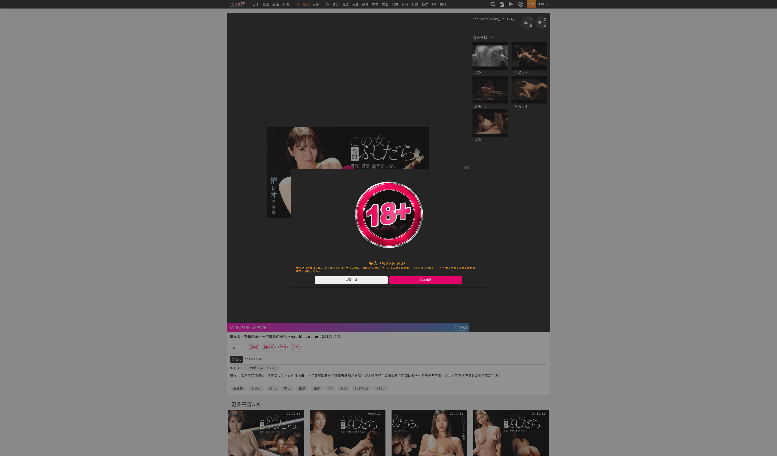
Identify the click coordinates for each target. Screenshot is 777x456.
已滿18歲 (426, 280)
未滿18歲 (351, 280)
